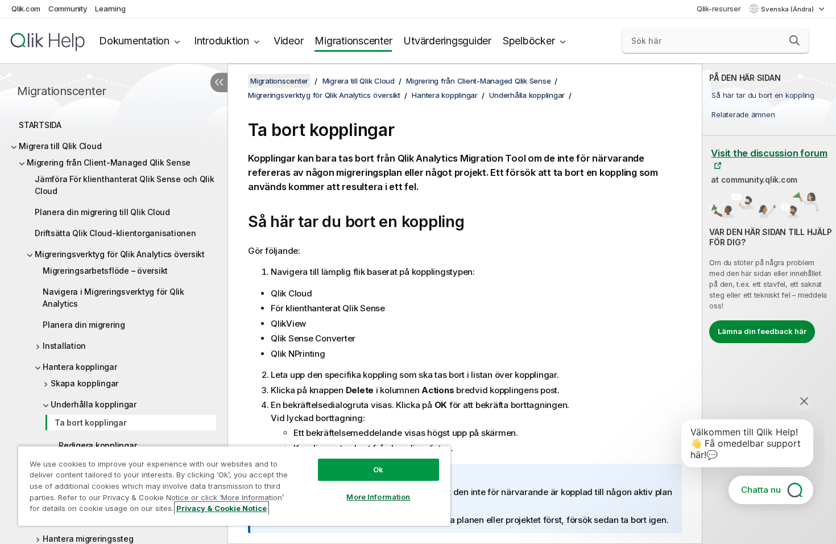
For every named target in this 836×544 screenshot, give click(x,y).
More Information (378, 496)
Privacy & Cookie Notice (221, 508)
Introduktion (221, 41)
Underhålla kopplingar (93, 404)
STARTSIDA (40, 125)
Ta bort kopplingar (91, 422)
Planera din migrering (84, 324)
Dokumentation (134, 41)
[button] (794, 40)
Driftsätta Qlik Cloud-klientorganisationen (115, 233)
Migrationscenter (353, 41)
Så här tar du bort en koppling (762, 95)
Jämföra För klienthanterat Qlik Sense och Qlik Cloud (124, 185)
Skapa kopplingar (84, 383)
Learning (110, 8)
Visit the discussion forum (769, 153)
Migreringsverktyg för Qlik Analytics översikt (120, 254)
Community (68, 8)
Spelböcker (529, 41)
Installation (64, 346)
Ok (378, 469)
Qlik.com (25, 8)
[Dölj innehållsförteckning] (218, 82)
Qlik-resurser (719, 8)
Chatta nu (761, 489)
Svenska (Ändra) (788, 9)
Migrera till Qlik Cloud (60, 146)
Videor (289, 41)
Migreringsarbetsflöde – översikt (105, 270)
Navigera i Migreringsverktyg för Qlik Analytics (113, 297)
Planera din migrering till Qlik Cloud (102, 212)
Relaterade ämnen (743, 114)
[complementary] (769, 304)
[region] (234, 486)
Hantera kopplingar (80, 367)
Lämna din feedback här (762, 331)
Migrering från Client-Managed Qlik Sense (109, 162)
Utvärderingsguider (447, 41)
